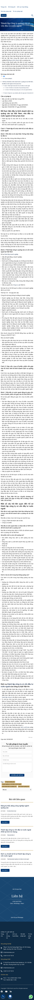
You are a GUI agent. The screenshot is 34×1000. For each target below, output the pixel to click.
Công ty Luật (16, 285)
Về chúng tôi (11, 7)
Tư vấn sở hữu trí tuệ (11, 811)
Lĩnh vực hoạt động (22, 7)
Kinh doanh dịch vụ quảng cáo (9, 786)
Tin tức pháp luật (18, 11)
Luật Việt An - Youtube (6, 992)
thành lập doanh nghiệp (11, 254)
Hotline (3, 996)
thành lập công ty (7, 697)
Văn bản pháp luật (6, 11)
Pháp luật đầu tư (10, 835)
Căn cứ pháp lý (8, 78)
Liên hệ (3, 15)
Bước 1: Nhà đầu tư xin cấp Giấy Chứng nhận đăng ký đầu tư (17, 87)
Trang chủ (3, 7)
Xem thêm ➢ (5, 822)
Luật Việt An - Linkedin (11, 992)
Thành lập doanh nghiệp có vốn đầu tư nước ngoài (18, 859)
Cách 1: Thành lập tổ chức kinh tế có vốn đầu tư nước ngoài (17, 85)
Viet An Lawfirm (25, 15)
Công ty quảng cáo (9, 782)
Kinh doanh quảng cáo (24, 786)
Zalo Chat (10, 996)
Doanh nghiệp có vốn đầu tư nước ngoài (11, 784)
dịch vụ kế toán (25, 727)
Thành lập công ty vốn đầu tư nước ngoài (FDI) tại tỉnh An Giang (16, 831)
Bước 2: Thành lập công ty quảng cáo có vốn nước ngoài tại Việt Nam (19, 89)
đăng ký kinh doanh (13, 60)
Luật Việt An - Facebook (2, 992)
